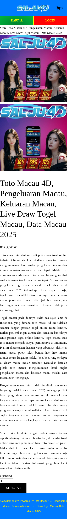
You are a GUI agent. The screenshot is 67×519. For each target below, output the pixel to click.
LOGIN (50, 20)
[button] (13, 488)
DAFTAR (17, 20)
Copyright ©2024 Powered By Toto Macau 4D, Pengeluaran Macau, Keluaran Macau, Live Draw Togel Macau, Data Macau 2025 (33, 506)
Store (3, 28)
